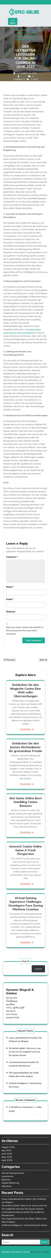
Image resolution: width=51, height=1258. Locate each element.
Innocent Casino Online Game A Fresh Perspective (25, 850)
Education (7, 1186)
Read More (25, 729)
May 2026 (7, 1156)
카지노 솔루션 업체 (15, 1007)
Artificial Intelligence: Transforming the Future (24, 1225)
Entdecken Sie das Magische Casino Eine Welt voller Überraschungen (25, 690)
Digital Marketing (10, 1182)
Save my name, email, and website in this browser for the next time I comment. (24, 630)
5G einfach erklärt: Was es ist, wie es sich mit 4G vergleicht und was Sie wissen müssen (25, 1052)
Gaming (29, 26)
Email (10, 599)
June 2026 (7, 1153)
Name (10, 586)
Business (6, 1179)
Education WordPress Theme (25, 1252)
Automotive (7, 1176)
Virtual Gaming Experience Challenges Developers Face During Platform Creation (25, 903)
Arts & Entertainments (13, 1173)
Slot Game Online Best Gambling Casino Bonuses (25, 802)
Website (10, 611)
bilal (23, 76)
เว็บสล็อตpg (11, 1001)
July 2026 (6, 1150)
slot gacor (11, 1010)
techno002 (11, 997)
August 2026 (8, 1147)
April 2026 (7, 1160)
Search (25, 961)
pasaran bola (12, 1017)
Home (19, 26)
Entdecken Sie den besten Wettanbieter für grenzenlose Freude (25, 747)
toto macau (11, 1014)
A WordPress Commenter (21, 1107)
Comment (12, 557)
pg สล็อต (10, 1004)
